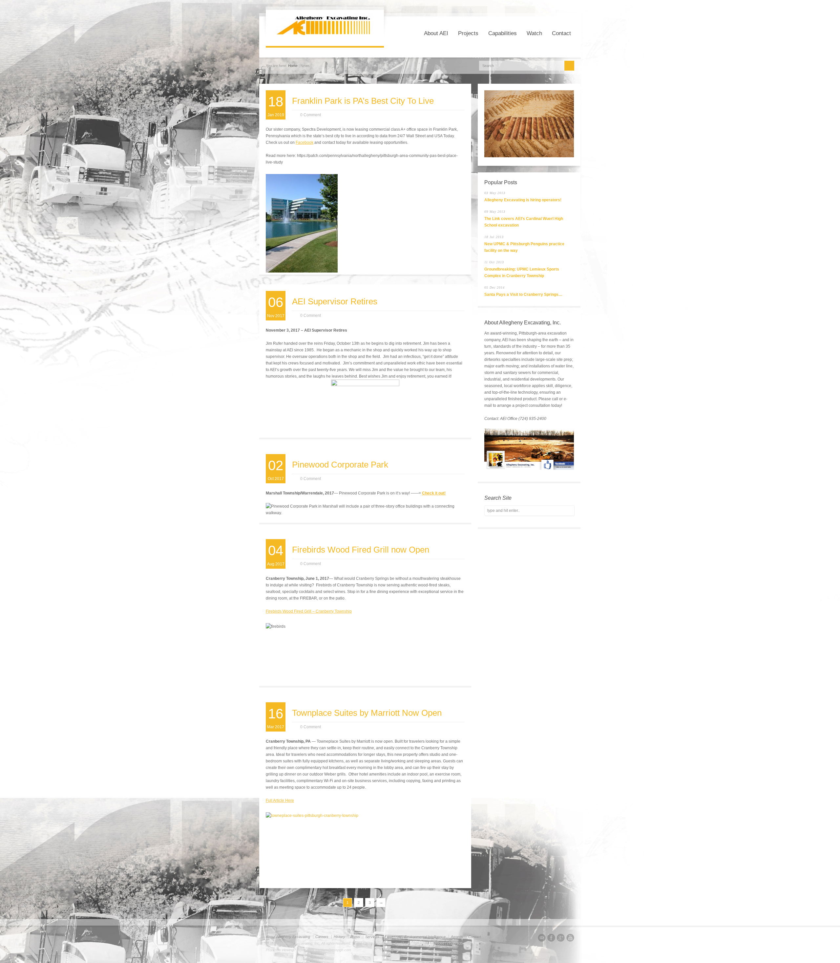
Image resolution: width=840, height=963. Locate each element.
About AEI (436, 33)
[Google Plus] (561, 939)
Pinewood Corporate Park (340, 465)
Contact (561, 33)
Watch (534, 33)
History (339, 937)
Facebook (304, 142)
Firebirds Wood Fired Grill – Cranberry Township (309, 611)
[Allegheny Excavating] (325, 34)
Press (355, 937)
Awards (457, 937)
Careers (321, 937)
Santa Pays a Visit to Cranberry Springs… (523, 294)
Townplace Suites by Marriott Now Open (367, 713)
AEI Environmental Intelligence (422, 937)
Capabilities (502, 33)
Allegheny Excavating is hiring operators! (522, 200)
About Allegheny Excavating (288, 937)
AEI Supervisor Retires (334, 301)
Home (293, 66)
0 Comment (310, 115)
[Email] (542, 939)
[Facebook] (551, 939)
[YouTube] (570, 939)
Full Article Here (280, 800)
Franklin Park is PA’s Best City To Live (363, 101)
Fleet (388, 937)
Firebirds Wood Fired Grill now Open (360, 550)
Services (372, 937)
